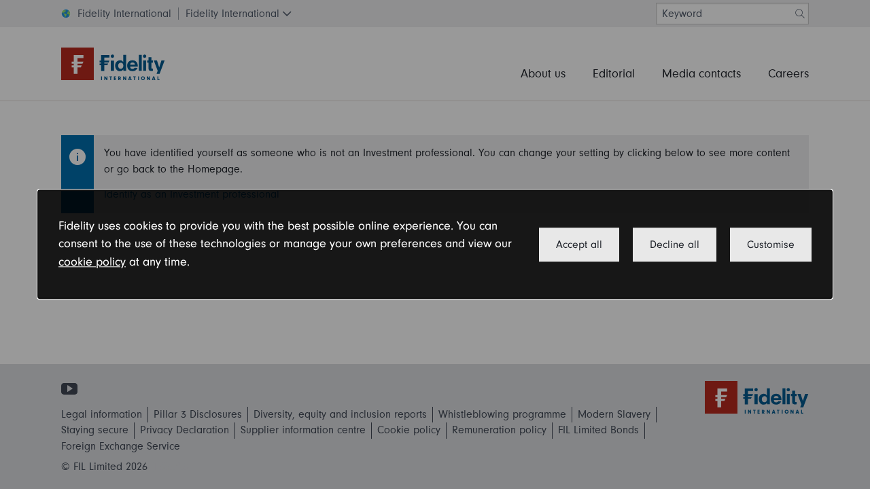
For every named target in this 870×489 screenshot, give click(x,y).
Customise (771, 244)
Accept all (579, 244)
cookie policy (92, 262)
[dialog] (435, 244)
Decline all (674, 244)
